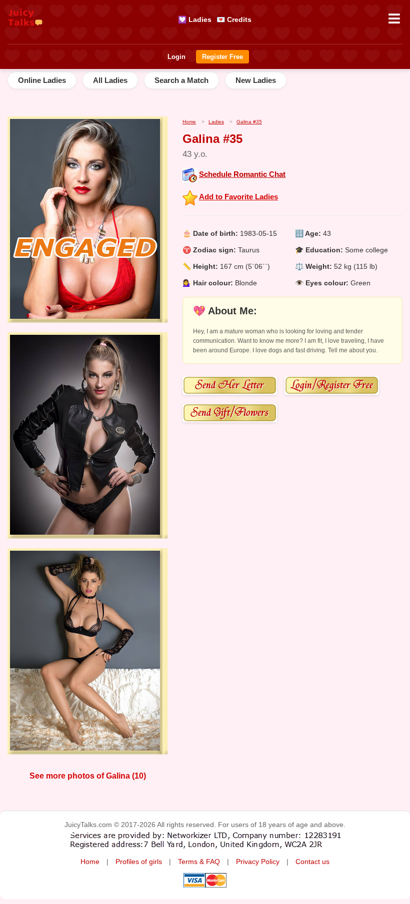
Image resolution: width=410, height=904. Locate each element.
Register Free (222, 56)
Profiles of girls (139, 862)
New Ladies (256, 80)
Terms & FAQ (199, 862)
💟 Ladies (195, 19)
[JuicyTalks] (25, 30)
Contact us (313, 862)
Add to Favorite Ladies (238, 196)
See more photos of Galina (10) (88, 776)
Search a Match (181, 80)
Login (177, 56)
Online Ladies (42, 80)
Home (90, 862)
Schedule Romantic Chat (242, 174)
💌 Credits (234, 19)
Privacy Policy (258, 862)
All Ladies (110, 80)
